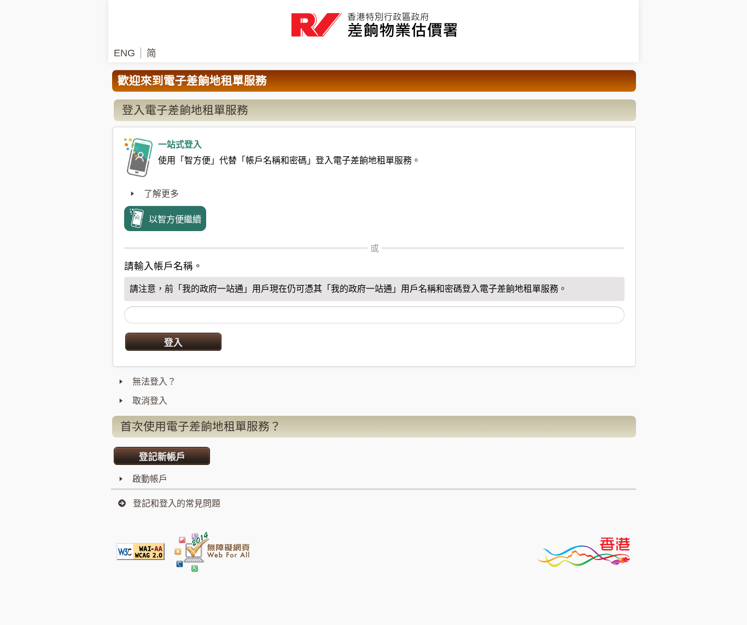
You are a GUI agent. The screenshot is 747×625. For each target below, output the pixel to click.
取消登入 (149, 400)
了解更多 (161, 193)
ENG (124, 53)
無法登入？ (154, 381)
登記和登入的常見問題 (176, 503)
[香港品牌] (583, 551)
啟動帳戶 (149, 479)
